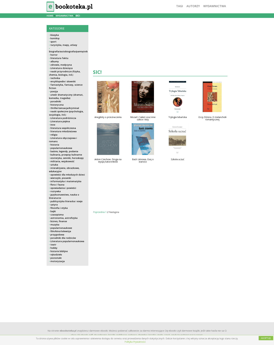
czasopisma (57, 214)
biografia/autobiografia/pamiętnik (68, 51)
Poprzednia (99, 212)
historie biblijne (59, 251)
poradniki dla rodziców (63, 237)
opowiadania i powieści (63, 187)
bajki (53, 211)
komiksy (55, 38)
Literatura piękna (60, 121)
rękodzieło (56, 254)
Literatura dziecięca (61, 68)
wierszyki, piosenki (60, 177)
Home (50, 15)
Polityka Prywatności (135, 341)
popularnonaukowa (61, 148)
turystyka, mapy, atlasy (63, 44)
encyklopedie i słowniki (63, 81)
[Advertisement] (67, 290)
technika (55, 78)
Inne (52, 124)
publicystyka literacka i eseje (66, 201)
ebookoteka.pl (68, 330)
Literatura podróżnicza (63, 118)
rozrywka (55, 191)
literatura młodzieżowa (63, 131)
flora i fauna (57, 184)
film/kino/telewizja (60, 231)
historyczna (57, 104)
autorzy (193, 6)
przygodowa (57, 234)
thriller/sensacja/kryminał (64, 108)
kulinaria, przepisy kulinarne (66, 154)
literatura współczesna (63, 128)
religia (53, 134)
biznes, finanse (58, 221)
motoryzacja (57, 261)
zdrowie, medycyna (61, 64)
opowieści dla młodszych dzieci (67, 174)
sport (53, 41)
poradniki (55, 101)
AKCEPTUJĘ (266, 338)
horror (54, 54)
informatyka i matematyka (65, 181)
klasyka (54, 34)
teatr (53, 244)
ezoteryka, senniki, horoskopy (67, 157)
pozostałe (56, 257)
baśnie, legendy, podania (64, 151)
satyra (54, 204)
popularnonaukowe (61, 227)
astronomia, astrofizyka (64, 217)
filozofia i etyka (59, 207)
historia (54, 144)
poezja (54, 91)
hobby (53, 247)
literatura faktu (59, 58)
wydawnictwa (214, 6)
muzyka (54, 224)
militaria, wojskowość (62, 161)
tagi (179, 6)
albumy (54, 61)
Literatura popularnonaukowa (67, 241)
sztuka (54, 164)
